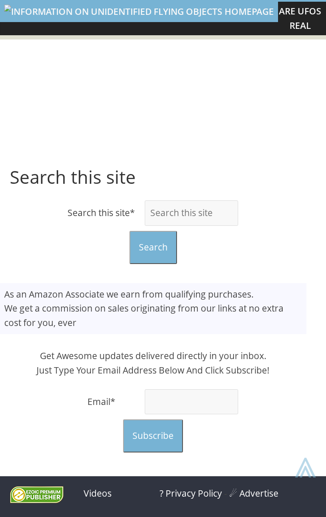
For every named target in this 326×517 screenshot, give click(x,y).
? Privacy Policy (191, 493)
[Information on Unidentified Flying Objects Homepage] (139, 12)
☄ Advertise (253, 493)
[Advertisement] (163, 98)
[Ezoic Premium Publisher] (36, 500)
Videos (98, 493)
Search (153, 247)
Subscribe (153, 435)
